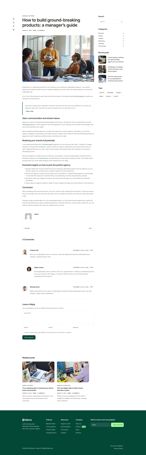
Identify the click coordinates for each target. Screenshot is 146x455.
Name (26, 327)
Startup (116, 96)
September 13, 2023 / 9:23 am (81, 267)
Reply (91, 250)
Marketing (101, 41)
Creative (101, 92)
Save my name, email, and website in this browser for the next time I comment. (48, 332)
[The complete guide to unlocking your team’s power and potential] (38, 372)
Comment (27, 313)
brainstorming (43, 158)
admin (34, 30)
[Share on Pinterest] (13, 26)
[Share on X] (13, 22)
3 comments (41, 30)
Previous (27, 228)
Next (90, 228)
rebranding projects (28, 124)
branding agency (79, 96)
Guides (100, 36)
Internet (118, 92)
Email (50, 327)
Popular (108, 96)
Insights (100, 38)
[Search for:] (111, 21)
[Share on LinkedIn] (13, 29)
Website (75, 327)
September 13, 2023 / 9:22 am (80, 250)
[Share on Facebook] (13, 19)
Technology (102, 46)
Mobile (101, 96)
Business (25, 16)
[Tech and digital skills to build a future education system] (73, 372)
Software (31, 16)
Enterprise (110, 92)
